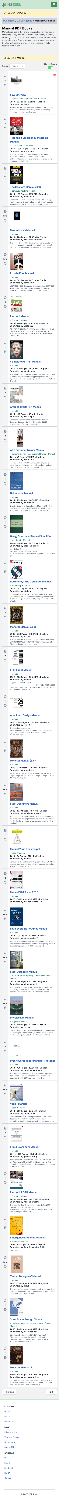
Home (7, 1411)
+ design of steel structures (22, 1323)
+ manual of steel (42, 975)
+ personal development (21, 98)
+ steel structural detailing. (22, 975)
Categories (9, 1421)
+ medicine (22, 145)
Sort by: (5, 66)
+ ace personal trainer (36, 454)
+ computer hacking (19, 191)
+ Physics (14, 1021)
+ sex (34, 98)
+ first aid (14, 320)
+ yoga (13, 853)
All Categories (24, 20)
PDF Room (8, 20)
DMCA (7, 1473)
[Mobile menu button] (54, 4)
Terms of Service (11, 1437)
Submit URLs (10, 1447)
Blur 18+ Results (50, 64)
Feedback (8, 1468)
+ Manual (42, 98)
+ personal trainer (18, 454)
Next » (51, 1392)
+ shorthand (15, 540)
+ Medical (14, 1241)
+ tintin (13, 145)
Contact (8, 1478)
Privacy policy (10, 1432)
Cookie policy (10, 1442)
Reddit (7, 1463)
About (7, 1416)
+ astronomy (15, 585)
